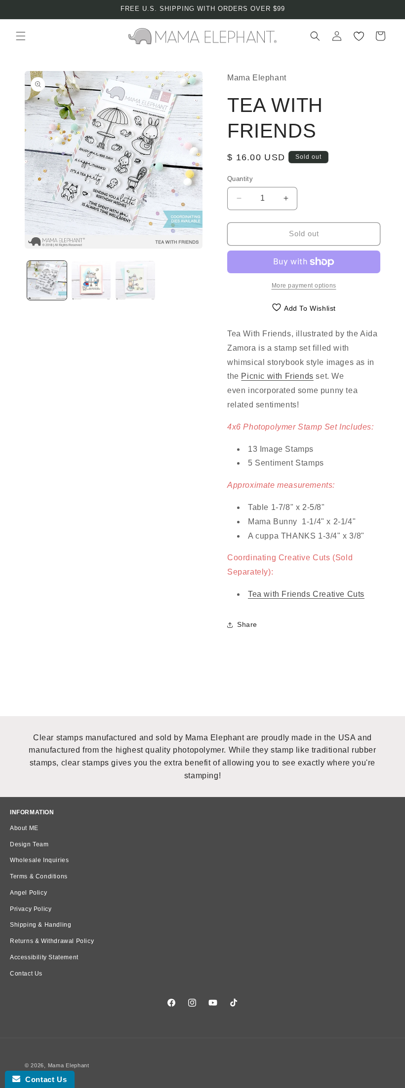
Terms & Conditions (39, 876)
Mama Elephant (68, 1065)
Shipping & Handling (40, 924)
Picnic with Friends (277, 376)
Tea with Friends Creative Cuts (306, 594)
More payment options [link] (304, 285)
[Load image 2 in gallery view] (91, 280)
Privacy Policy (30, 909)
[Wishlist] (358, 36)
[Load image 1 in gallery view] (47, 280)
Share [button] (247, 624)
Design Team (29, 844)
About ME (24, 828)
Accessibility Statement (44, 957)
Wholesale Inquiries (39, 860)
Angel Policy (28, 892)
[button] (21, 36)
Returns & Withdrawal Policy (52, 941)
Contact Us (26, 973)
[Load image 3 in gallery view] (135, 280)
